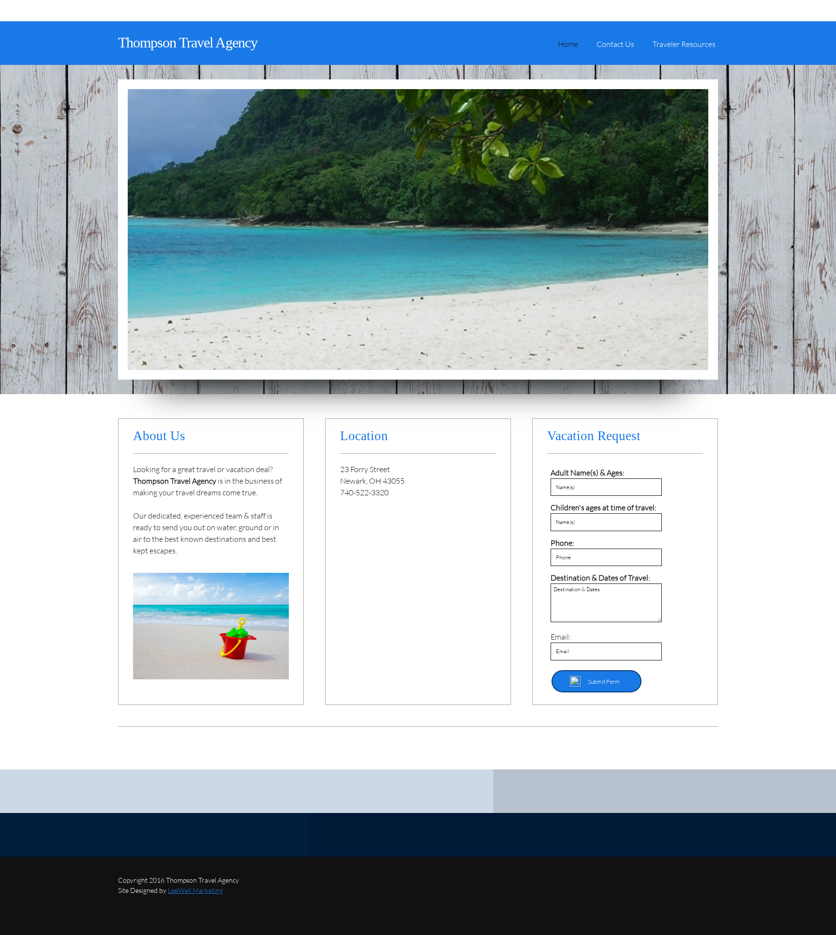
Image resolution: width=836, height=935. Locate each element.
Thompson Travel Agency (187, 42)
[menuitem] (568, 48)
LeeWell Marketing (195, 890)
